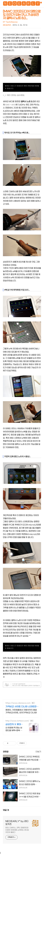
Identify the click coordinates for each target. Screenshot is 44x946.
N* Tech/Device (10, 22)
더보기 (38, 752)
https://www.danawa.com (18, 703)
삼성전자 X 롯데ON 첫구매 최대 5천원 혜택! (14, 724)
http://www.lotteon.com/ (17, 721)
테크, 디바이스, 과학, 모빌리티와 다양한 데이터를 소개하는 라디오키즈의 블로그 (17, 830)
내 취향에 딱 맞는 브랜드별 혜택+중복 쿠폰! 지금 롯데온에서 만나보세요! (14, 729)
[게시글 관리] (13, 743)
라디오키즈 (7, 25)
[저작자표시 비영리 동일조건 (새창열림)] (30, 743)
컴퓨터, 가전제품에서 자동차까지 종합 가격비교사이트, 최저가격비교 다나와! (21, 711)
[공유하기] (10, 743)
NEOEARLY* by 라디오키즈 (16, 823)
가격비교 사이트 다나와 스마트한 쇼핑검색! (21, 706)
